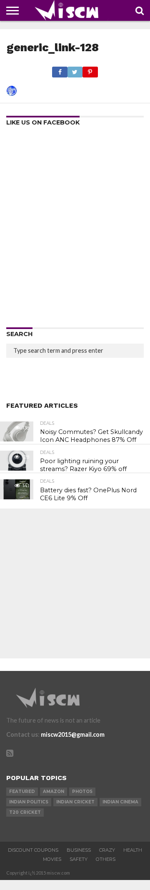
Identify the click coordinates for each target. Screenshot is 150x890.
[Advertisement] (75, 229)
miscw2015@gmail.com (73, 734)
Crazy (107, 850)
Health (132, 850)
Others (105, 859)
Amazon (53, 791)
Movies (52, 859)
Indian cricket (75, 802)
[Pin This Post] (90, 70)
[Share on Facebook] (59, 70)
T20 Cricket (25, 812)
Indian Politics (28, 802)
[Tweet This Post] (75, 70)
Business (79, 850)
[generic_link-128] (12, 93)
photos (82, 791)
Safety (79, 859)
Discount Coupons (33, 850)
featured (22, 791)
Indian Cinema (120, 802)
